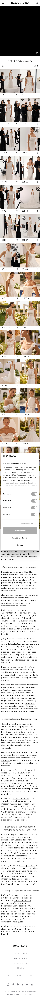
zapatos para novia (27, 866)
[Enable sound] (37, 53)
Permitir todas (20, 531)
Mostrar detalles (26, 523)
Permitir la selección (20, 538)
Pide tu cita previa (22, 900)
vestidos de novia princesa (23, 613)
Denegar (20, 545)
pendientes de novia (19, 848)
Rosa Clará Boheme (28, 786)
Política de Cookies (27, 994)
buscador (5, 934)
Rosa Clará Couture (18, 773)
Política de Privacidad (14, 994)
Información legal (30, 991)
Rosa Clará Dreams (21, 799)
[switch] (34, 501)
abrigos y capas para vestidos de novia (17, 876)
